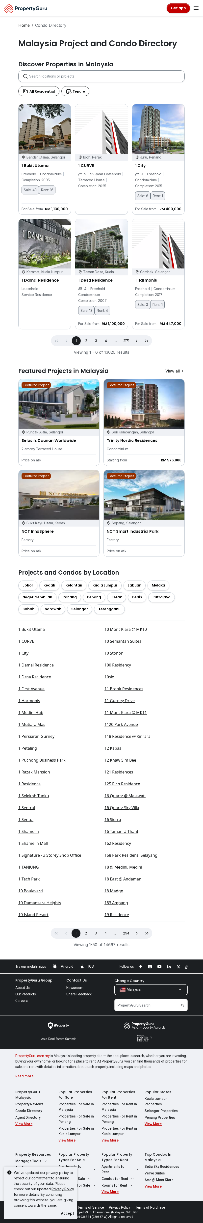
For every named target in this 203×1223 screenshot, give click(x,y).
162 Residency (117, 843)
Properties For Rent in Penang (119, 1119)
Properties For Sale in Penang (76, 1119)
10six (109, 677)
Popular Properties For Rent (118, 1095)
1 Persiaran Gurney (36, 736)
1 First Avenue (31, 688)
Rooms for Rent (114, 1185)
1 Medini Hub (30, 712)
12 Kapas (112, 748)
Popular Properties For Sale (75, 1095)
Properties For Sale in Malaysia (76, 1107)
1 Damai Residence (36, 665)
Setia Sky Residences (162, 1167)
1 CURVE (26, 641)
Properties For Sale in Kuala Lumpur (76, 1131)
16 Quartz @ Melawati (125, 795)
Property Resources (33, 1154)
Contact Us (76, 980)
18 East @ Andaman (122, 879)
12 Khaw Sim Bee (120, 760)
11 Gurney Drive (119, 700)
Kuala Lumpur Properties (156, 1101)
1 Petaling (27, 748)
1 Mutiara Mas (31, 724)
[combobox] (106, 76)
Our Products (25, 994)
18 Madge (113, 891)
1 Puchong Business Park (42, 760)
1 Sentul (25, 819)
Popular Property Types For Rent (117, 1157)
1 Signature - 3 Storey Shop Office (49, 855)
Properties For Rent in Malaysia (119, 1107)
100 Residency (117, 665)
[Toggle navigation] (196, 8)
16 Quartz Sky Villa (121, 807)
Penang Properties (160, 1117)
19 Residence (116, 914)
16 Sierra (112, 819)
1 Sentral (26, 807)
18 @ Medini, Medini (123, 867)
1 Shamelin (28, 831)
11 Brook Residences (123, 688)
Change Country (129, 980)
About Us (22, 988)
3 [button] (96, 340)
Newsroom (74, 988)
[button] (136, 340)
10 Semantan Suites (122, 641)
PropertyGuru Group (33, 980)
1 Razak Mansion (34, 772)
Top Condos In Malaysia (158, 1157)
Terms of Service (90, 1207)
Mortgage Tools (28, 1161)
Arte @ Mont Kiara (159, 1180)
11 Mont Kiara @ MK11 (125, 712)
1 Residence (29, 784)
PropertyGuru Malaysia (27, 1095)
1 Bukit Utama (31, 629)
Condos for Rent (115, 1179)
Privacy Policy (62, 1189)
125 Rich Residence (122, 784)
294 (126, 933)
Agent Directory (28, 1117)
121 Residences (118, 772)
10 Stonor (113, 653)
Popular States (158, 1092)
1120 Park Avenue (121, 724)
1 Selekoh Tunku (33, 795)
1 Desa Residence (34, 677)
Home (24, 25)
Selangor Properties (161, 1111)
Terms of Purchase (150, 1207)
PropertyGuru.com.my (32, 1056)
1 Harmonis (29, 700)
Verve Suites (155, 1173)
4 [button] (106, 340)
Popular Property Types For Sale (73, 1157)
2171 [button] (126, 340)
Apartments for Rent (114, 1169)
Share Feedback (79, 994)
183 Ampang (116, 902)
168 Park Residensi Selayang (130, 855)
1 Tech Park (29, 879)
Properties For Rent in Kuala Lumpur (119, 1131)
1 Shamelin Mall (33, 843)
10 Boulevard (30, 891)
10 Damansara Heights (39, 902)
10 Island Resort (33, 914)
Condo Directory (28, 1111)
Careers (21, 1001)
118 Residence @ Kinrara (127, 736)
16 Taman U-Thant (121, 831)
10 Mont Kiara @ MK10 (125, 629)
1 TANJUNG (28, 867)
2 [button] (86, 340)
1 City (23, 653)
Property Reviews (29, 1104)
